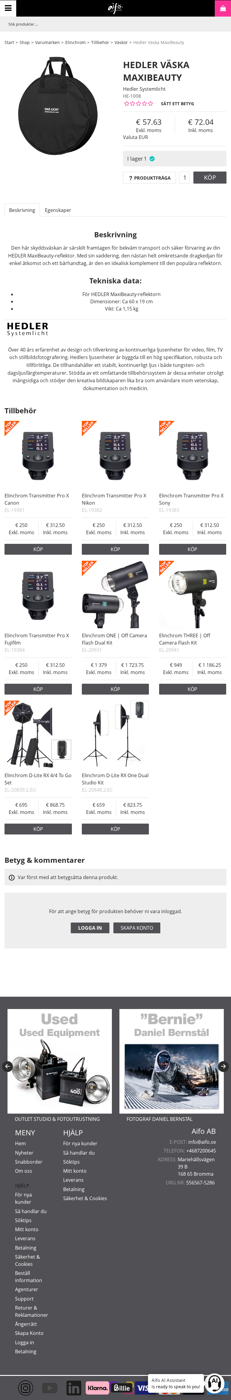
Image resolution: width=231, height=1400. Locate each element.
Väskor (121, 42)
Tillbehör (100, 42)
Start (9, 42)
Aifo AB (204, 1131)
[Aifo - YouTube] (44, 1388)
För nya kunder (80, 1143)
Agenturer (26, 1289)
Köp (210, 177)
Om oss (23, 1171)
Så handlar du (31, 1211)
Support (24, 1298)
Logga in (90, 928)
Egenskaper (58, 210)
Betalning (25, 1247)
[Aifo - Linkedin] (68, 1388)
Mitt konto (26, 1229)
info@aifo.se (202, 1142)
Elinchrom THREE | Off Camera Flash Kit (184, 639)
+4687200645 (201, 1150)
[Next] (223, 1066)
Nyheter (24, 1152)
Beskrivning (22, 210)
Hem (20, 1143)
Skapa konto (137, 928)
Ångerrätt (26, 1324)
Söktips (23, 1220)
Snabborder (28, 1162)
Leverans (25, 1238)
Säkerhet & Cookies (85, 1198)
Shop (25, 42)
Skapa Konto (29, 1333)
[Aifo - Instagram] (20, 1388)
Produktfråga (152, 178)
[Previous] (7, 1066)
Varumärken (47, 42)
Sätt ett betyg (177, 103)
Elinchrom (75, 42)
